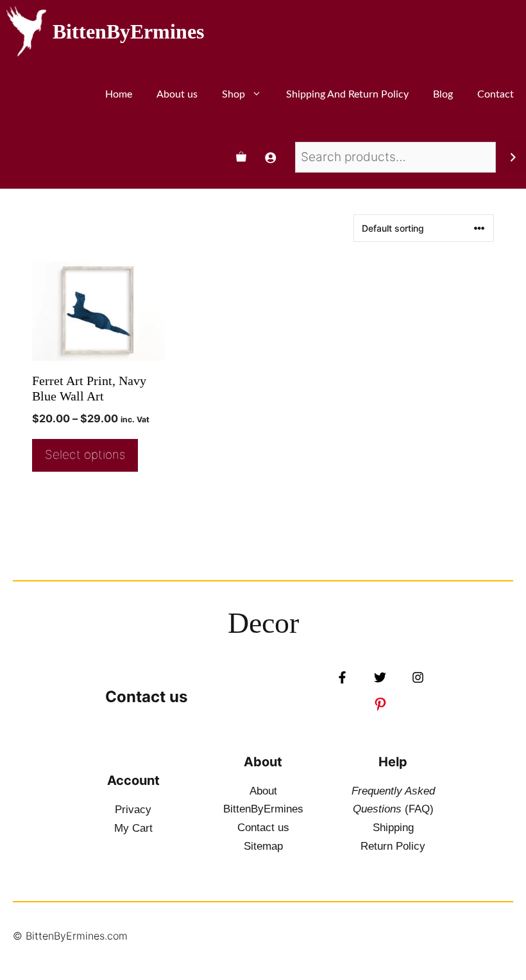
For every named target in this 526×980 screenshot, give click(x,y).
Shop (233, 94)
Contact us (146, 696)
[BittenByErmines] (26, 31)
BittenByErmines (128, 31)
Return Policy (393, 846)
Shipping (393, 827)
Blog (443, 94)
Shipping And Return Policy (347, 94)
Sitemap (263, 846)
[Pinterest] (380, 704)
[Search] (513, 157)
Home (118, 94)
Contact (495, 94)
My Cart (133, 828)
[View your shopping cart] (241, 157)
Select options (85, 454)
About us (177, 94)
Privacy (133, 810)
